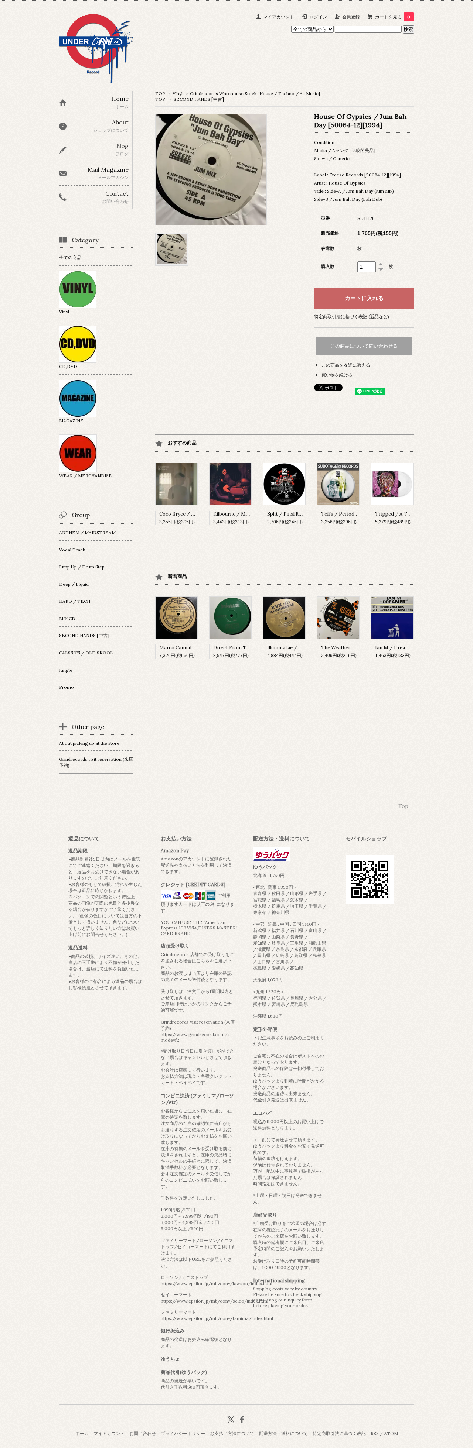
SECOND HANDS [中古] (199, 99)
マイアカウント (278, 17)
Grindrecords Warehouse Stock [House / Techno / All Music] (255, 93)
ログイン (318, 17)
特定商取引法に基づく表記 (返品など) (351, 316)
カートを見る (392, 17)
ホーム (82, 1433)
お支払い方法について (232, 1433)
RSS (375, 1433)
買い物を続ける (337, 375)
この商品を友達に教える (345, 365)
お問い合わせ (142, 1433)
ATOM (391, 1433)
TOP (160, 93)
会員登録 (351, 17)
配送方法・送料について (283, 1433)
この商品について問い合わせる (364, 346)
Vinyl (178, 93)
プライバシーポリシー (183, 1433)
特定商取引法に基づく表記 (339, 1433)
